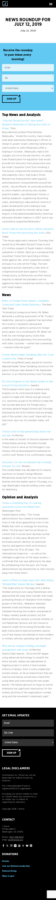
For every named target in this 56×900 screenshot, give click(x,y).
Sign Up (11, 99)
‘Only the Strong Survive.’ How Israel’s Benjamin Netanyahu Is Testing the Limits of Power (26, 125)
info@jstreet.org (15, 840)
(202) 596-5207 (16, 837)
